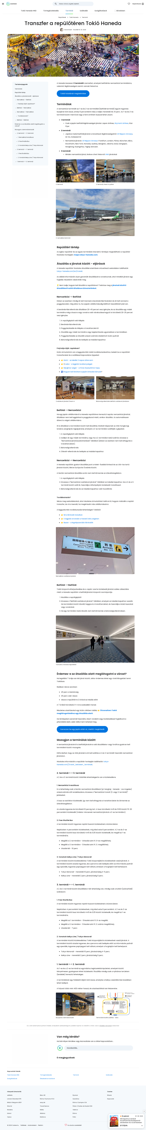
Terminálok (18, 89)
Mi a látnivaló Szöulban (73, 515)
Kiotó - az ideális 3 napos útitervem (78, 360)
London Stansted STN (14, 1099)
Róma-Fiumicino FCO (47, 1099)
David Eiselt (68, 30)
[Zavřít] (144, 1111)
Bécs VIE (42, 1095)
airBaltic (10, 1095)
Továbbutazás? (23, 116)
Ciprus (9, 1117)
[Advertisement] (30, 183)
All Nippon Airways (125, 134)
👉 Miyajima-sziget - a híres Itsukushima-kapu (80, 368)
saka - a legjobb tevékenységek (78, 364)
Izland (9, 1113)
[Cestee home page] (11, 4)
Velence (75, 1110)
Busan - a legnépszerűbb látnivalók (78, 522)
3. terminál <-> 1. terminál (25, 149)
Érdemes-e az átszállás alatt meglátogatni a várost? (30, 125)
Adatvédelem (32, 1125)
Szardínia (76, 1099)
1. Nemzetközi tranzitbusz (26, 137)
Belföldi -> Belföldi (23, 120)
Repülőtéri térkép (20, 92)
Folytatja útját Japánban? (26, 104)
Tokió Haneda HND (28, 10)
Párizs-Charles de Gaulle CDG (82, 1106)
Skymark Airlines (121, 123)
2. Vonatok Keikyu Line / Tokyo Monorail (30, 157)
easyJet (42, 1102)
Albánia (42, 1113)
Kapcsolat (110, 1099)
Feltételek (23, 1125)
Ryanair (75, 1095)
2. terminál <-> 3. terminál (25, 133)
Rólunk (109, 1095)
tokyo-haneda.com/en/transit (70, 271)
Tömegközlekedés (51, 10)
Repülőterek (62, 17)
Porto (74, 1117)
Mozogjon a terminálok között (24, 129)
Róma (75, 1113)
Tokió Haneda (73, 17)
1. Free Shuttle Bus (23, 153)
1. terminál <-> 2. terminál (25, 161)
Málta (42, 1110)
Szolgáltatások (101, 10)
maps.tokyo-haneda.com (86, 255)
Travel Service (44, 1106)
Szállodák (84, 10)
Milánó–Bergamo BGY (14, 1102)
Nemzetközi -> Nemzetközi (25, 112)
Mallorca (43, 1117)
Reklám (40, 1125)
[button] (3, 4)
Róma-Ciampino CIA (80, 1102)
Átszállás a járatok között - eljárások (27, 96)
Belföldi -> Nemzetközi (24, 108)
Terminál (69, 10)
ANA (107, 154)
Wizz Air (9, 1106)
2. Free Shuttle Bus (23, 141)
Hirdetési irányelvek (106, 1026)
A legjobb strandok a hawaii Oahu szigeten (81, 519)
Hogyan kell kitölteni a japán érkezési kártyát (82, 372)
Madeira (10, 1110)
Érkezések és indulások (47, 1078)
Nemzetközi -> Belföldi (24, 100)
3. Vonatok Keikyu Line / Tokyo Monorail (30, 145)
